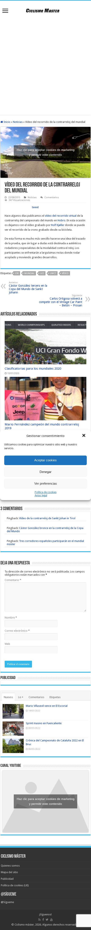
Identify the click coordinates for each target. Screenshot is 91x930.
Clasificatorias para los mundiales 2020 (33, 368)
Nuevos (8, 697)
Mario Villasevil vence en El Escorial (47, 705)
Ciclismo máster (24, 924)
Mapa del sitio (9, 872)
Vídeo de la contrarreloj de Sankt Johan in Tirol (47, 518)
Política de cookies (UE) (15, 885)
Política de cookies (46, 492)
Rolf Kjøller (57, 225)
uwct (53, 273)
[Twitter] (47, 919)
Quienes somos (10, 865)
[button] (84, 435)
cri (17, 273)
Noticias (18, 121)
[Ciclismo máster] (45, 10)
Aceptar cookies (45, 460)
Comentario (13, 580)
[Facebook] (43, 919)
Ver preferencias (45, 483)
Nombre (11, 617)
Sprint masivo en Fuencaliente (44, 723)
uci (42, 273)
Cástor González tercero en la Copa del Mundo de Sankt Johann (28, 287)
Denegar (45, 472)
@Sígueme (8, 894)
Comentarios (51, 197)
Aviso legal (41, 495)
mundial (29, 273)
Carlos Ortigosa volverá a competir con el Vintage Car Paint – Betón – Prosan (60, 300)
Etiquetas (55, 697)
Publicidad (7, 878)
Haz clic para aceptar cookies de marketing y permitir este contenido (45, 152)
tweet (35, 207)
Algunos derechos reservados (60, 924)
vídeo (65, 273)
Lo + (20, 697)
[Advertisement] (45, 65)
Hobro (61, 220)
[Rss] (39, 919)
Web (7, 643)
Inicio (6, 121)
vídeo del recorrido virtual (60, 215)
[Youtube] (51, 919)
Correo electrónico (17, 630)
